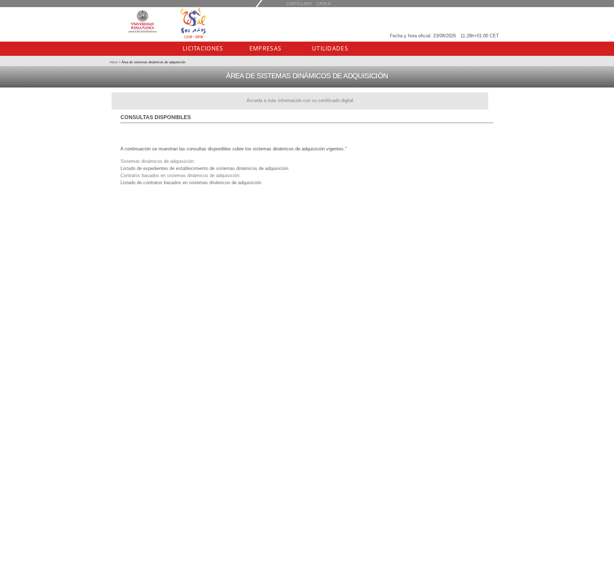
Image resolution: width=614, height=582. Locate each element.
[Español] (323, 3)
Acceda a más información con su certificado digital (300, 100)
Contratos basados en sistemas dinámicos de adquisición (179, 175)
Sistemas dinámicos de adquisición (156, 161)
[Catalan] (299, 3)
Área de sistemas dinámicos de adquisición (152, 62)
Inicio (114, 62)
